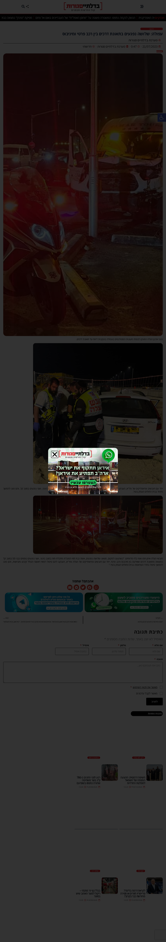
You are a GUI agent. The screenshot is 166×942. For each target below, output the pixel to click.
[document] (83, 471)
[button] (54, 454)
